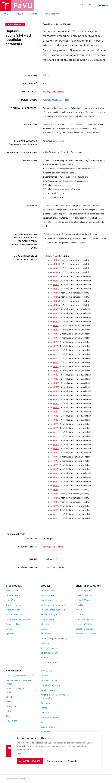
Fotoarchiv (45, 712)
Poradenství (46, 633)
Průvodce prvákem (49, 662)
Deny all (72, 761)
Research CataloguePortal (14, 690)
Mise (43, 722)
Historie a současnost (50, 717)
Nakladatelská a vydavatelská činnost (18, 682)
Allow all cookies (29, 761)
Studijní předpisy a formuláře (54, 605)
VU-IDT (56, 276)
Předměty (34, 14)
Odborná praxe (47, 619)
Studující (18, 14)
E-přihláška (10, 633)
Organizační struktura (51, 685)
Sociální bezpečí (48, 690)
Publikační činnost (84, 600)
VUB (57, 256)
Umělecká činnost (84, 595)
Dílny (7, 716)
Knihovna (45, 643)
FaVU (6, 14)
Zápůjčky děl (11, 720)
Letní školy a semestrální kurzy (19, 675)
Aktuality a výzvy (48, 590)
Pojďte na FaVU (12, 590)
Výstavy (79, 609)
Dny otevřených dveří (15, 605)
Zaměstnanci (46, 703)
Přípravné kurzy (12, 609)
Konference (81, 614)
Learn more (21, 754)
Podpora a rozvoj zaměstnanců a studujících (55, 696)
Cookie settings (54, 761)
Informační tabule (49, 680)
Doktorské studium (49, 652)
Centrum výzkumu (84, 590)
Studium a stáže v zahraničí (53, 609)
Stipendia (45, 624)
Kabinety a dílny (12, 624)
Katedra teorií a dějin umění (18, 619)
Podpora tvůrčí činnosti (86, 633)
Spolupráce (10, 706)
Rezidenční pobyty (49, 614)
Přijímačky (10, 600)
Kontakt (8, 629)
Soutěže (44, 629)
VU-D (55, 260)
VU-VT (55, 325)
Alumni (44, 707)
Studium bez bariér (14, 614)
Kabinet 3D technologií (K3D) (56, 100)
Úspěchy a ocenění (84, 629)
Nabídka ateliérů (12, 595)
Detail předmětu (52, 14)
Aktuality (44, 675)
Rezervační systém (49, 648)
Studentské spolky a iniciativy (54, 638)
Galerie (8, 697)
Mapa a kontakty (48, 727)
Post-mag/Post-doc (84, 624)
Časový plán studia (49, 600)
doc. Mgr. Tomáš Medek (53, 91)
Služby (8, 711)
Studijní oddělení (48, 595)
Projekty (79, 605)
